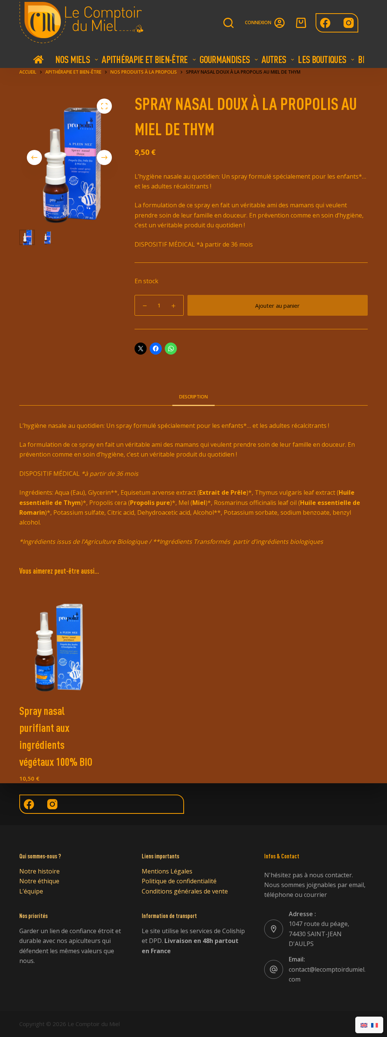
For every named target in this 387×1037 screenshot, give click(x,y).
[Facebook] (325, 23)
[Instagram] (349, 23)
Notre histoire (39, 871)
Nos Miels (72, 59)
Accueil (38, 59)
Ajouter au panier (277, 305)
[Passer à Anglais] (364, 1025)
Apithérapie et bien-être (144, 59)
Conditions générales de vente (185, 891)
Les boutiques (322, 59)
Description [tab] (193, 397)
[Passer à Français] (374, 1025)
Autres (274, 59)
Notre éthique (39, 881)
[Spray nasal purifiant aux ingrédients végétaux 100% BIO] (58, 640)
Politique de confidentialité (179, 881)
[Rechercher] (228, 23)
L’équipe (31, 891)
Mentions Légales (167, 871)
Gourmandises (225, 59)
